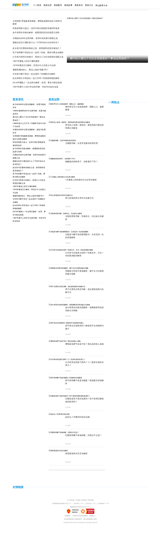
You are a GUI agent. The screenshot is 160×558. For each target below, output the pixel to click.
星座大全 (89, 4)
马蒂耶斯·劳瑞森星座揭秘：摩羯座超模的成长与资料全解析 (37, 22)
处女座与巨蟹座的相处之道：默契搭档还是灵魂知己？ (37, 48)
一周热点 (114, 102)
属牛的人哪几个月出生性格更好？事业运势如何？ (99, 58)
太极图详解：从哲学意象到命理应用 (81, 143)
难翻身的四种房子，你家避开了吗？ (81, 161)
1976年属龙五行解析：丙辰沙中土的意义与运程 (34, 65)
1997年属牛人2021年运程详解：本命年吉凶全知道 (35, 86)
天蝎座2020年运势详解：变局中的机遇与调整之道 (35, 38)
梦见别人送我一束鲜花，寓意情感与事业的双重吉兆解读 (84, 126)
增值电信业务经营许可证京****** (80, 507)
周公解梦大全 (101, 5)
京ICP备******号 (78, 503)
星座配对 (58, 4)
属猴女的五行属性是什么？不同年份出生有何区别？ (36, 42)
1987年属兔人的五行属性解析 (26, 60)
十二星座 (37, 4)
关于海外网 (70, 500)
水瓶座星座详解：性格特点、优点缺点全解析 (84, 217)
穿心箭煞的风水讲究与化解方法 (79, 197)
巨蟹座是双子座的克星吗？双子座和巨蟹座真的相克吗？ (84, 400)
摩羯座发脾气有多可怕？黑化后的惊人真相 (84, 343)
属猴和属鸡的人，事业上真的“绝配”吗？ (30, 69)
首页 (15, 4)
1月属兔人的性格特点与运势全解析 (81, 179)
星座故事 (68, 4)
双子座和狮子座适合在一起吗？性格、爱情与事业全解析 (38, 52)
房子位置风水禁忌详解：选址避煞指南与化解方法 (84, 290)
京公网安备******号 (103, 503)
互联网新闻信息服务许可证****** (62, 503)
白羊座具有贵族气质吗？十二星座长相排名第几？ (84, 363)
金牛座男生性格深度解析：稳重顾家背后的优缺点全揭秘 (84, 309)
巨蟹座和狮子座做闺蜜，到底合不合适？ (83, 435)
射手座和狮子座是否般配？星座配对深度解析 (84, 382)
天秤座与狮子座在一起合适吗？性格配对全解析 (34, 73)
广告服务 (77, 500)
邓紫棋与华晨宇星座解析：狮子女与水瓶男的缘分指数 (84, 272)
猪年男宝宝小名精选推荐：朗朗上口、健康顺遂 (84, 108)
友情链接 (18, 486)
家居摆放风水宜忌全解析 (76, 453)
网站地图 (91, 500)
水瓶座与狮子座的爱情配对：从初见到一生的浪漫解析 (84, 236)
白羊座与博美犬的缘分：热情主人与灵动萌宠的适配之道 (38, 56)
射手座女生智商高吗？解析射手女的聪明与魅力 (84, 327)
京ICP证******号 (90, 503)
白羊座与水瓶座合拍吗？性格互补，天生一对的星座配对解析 (84, 254)
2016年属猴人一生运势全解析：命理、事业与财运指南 (37, 82)
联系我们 (84, 500)
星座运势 (48, 4)
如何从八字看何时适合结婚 (77, 416)
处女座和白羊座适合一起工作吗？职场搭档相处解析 (36, 78)
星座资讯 (79, 4)
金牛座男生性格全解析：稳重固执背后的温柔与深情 (36, 32)
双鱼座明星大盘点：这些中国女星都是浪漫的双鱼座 (36, 28)
